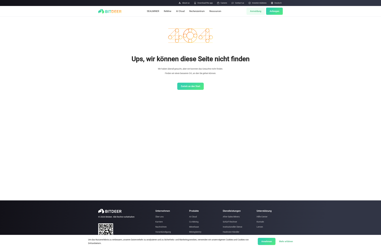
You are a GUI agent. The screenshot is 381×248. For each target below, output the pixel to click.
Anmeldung (255, 11)
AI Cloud (180, 11)
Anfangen (274, 11)
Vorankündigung (163, 232)
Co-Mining (194, 222)
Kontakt (260, 222)
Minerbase (194, 227)
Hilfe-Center (262, 216)
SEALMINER (153, 11)
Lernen (260, 227)
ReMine (167, 11)
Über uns (159, 216)
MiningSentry (195, 232)
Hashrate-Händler (231, 232)
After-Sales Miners (231, 216)
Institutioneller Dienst (232, 227)
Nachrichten (161, 227)
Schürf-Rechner (230, 222)
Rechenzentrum (197, 11)
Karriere (159, 222)
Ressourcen (215, 11)
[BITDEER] (109, 11)
